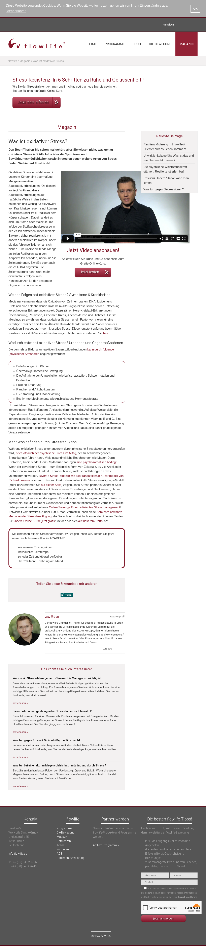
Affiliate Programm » (106, 845)
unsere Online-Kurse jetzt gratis (34, 521)
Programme (115, 44)
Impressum (64, 849)
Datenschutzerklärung (70, 857)
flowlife (12, 60)
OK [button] (195, 8)
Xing (181, 24)
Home (92, 44)
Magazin (186, 44)
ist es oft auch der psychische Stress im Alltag (45, 453)
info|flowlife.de (17, 853)
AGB (59, 853)
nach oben (103, 804)
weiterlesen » (20, 703)
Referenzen (64, 841)
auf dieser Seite (51, 484)
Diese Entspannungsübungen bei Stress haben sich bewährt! (52, 711)
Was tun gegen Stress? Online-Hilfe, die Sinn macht (46, 740)
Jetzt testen (89, 272)
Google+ (122, 649)
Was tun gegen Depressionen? (163, 189)
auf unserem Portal (90, 521)
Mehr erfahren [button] (16, 11)
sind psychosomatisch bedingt (96, 462)
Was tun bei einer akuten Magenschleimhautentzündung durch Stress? (59, 765)
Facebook (195, 24)
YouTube (188, 24)
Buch (137, 44)
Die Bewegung (160, 44)
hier (105, 333)
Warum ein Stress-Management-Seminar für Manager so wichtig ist (57, 678)
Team (60, 845)
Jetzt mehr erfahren (33, 102)
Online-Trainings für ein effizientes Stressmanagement (84, 507)
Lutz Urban (52, 616)
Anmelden (168, 24)
